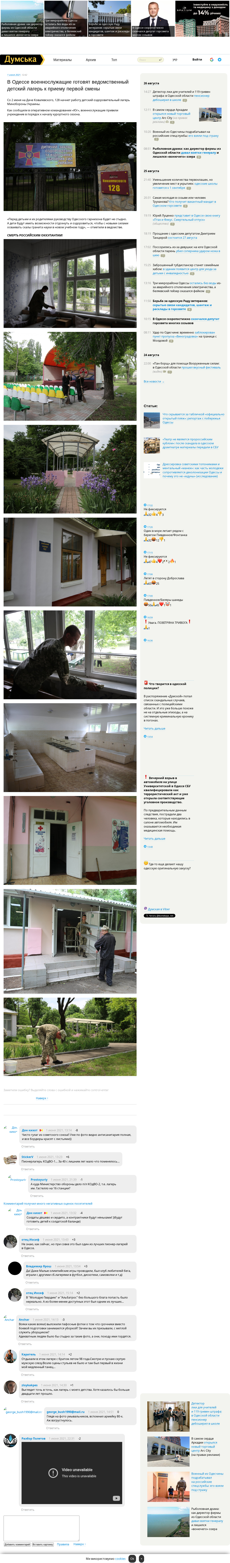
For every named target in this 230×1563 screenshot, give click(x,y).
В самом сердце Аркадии (170, 110)
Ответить (28, 1146)
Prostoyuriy (39, 1180)
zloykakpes (30, 1385)
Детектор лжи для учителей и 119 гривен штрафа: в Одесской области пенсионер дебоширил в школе (206, 1413)
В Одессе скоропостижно (172, 319)
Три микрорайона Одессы (171, 283)
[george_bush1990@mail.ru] (23, 1412)
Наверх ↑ (42, 1098)
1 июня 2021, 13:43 (55, 1240)
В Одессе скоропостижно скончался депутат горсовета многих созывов (150, 31)
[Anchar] (9, 1320)
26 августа (151, 83)
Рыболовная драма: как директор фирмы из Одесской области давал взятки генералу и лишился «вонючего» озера (22, 29)
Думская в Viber (159, 909)
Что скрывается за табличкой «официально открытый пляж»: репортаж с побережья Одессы (193, 418)
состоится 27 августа (182, 238)
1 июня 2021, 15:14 (60, 1293)
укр (175, 59)
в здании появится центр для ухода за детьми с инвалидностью (184, 271)
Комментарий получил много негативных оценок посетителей (48, 1204)
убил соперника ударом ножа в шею (186, 253)
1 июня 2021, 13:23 (49, 1157)
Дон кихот (30, 1130)
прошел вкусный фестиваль (201, 367)
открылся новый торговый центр (204, 1446)
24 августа (151, 355)
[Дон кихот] (10, 1132)
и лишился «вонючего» (186, 155)
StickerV (27, 1157)
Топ (114, 59)
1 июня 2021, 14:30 (54, 1385)
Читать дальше (154, 728)
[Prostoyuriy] (17, 1180)
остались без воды (203, 283)
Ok (132, 1559)
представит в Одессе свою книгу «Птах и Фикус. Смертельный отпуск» (186, 217)
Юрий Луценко (163, 215)
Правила (63, 1544)
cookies (120, 1559)
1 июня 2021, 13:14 (59, 1130)
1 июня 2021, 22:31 (62, 1438)
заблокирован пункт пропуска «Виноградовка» (184, 334)
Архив (91, 59)
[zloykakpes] (10, 1393)
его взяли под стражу (203, 136)
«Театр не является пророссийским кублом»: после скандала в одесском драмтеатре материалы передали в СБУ (190, 443)
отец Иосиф (30, 1240)
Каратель (29, 1354)
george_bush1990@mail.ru (66, 1412)
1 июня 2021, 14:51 (101, 1412)
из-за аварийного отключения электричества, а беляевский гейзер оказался (187, 287)
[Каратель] (10, 1362)
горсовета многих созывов (173, 323)
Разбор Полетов (33, 1438)
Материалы (62, 59)
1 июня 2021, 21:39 (64, 1180)
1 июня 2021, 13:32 (63, 1213)
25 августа (151, 171)
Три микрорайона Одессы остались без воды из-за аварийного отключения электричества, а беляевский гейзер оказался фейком (63, 28)
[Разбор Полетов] (10, 1446)
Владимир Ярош (38, 1266)
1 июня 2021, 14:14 (52, 1354)
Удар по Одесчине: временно (174, 332)
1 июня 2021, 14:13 (45, 1320)
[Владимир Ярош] (15, 1274)
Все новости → (154, 381)
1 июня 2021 (13, 74)
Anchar (24, 1320)
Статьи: (151, 405)
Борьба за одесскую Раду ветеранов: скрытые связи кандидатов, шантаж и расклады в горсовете (109, 29)
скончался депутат (205, 319)
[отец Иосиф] (10, 1247)
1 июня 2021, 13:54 (67, 1266)
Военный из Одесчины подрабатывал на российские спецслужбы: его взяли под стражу (207, 1482)
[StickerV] (10, 1165)
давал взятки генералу (198, 153)
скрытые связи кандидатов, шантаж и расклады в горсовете (182, 307)
